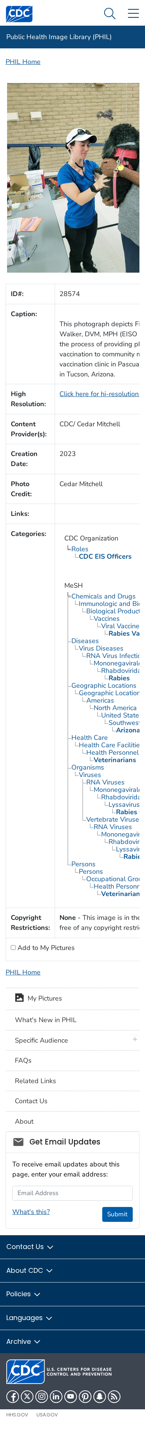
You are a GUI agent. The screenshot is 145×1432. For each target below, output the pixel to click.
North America (115, 707)
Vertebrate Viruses (114, 819)
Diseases (85, 640)
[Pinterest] (85, 1396)
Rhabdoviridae (123, 797)
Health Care (89, 737)
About (24, 1121)
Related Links (35, 1080)
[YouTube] (70, 1396)
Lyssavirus (124, 804)
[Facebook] (12, 1396)
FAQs (23, 1060)
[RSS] (114, 1396)
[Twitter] (27, 1396)
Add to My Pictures (45, 947)
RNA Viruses (105, 782)
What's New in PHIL (46, 1019)
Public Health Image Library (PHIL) (59, 36)
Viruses (90, 774)
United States (121, 715)
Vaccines (107, 618)
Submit (117, 1214)
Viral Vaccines (122, 626)
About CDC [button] (25, 1270)
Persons (83, 864)
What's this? (31, 1211)
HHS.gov (17, 1414)
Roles (79, 549)
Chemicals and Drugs (103, 596)
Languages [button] (25, 1317)
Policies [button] (19, 1293)
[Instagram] (41, 1396)
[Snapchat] (99, 1396)
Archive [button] (19, 1341)
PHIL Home (23, 61)
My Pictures (43, 998)
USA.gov (47, 1414)
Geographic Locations (103, 685)
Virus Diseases (101, 648)
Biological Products (115, 611)
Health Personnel (112, 752)
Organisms (87, 767)
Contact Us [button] (26, 1246)
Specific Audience (41, 1040)
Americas (100, 700)
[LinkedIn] (56, 1396)
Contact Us (31, 1101)
